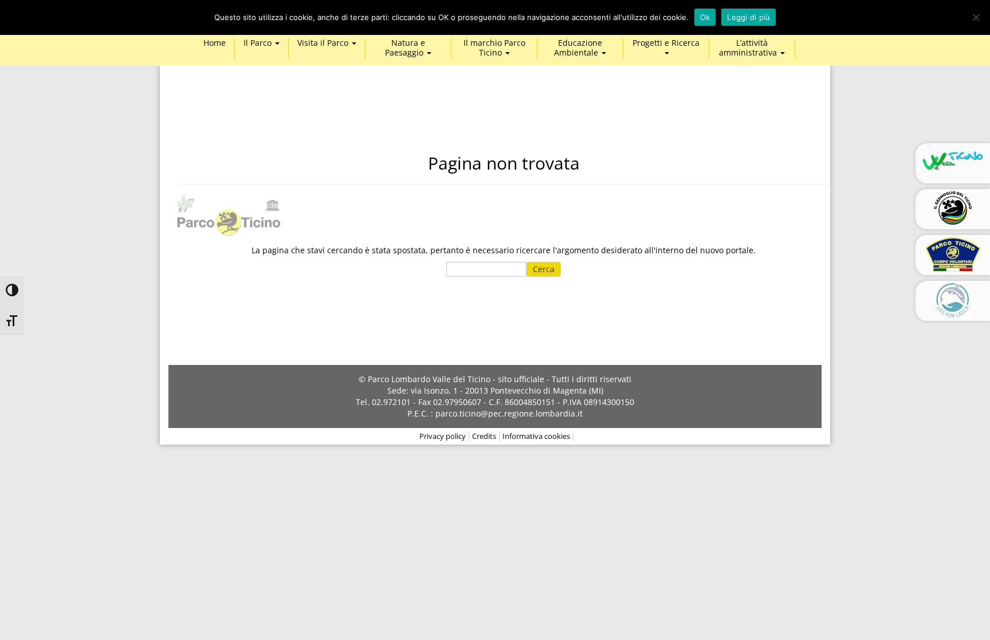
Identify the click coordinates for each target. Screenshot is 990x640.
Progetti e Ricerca (666, 43)
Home (214, 43)
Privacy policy (442, 436)
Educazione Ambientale (578, 48)
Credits (484, 436)
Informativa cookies (536, 436)
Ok (705, 17)
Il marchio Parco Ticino (494, 48)
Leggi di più (748, 17)
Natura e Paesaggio (405, 48)
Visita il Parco (324, 43)
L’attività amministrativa (749, 48)
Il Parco (258, 43)
